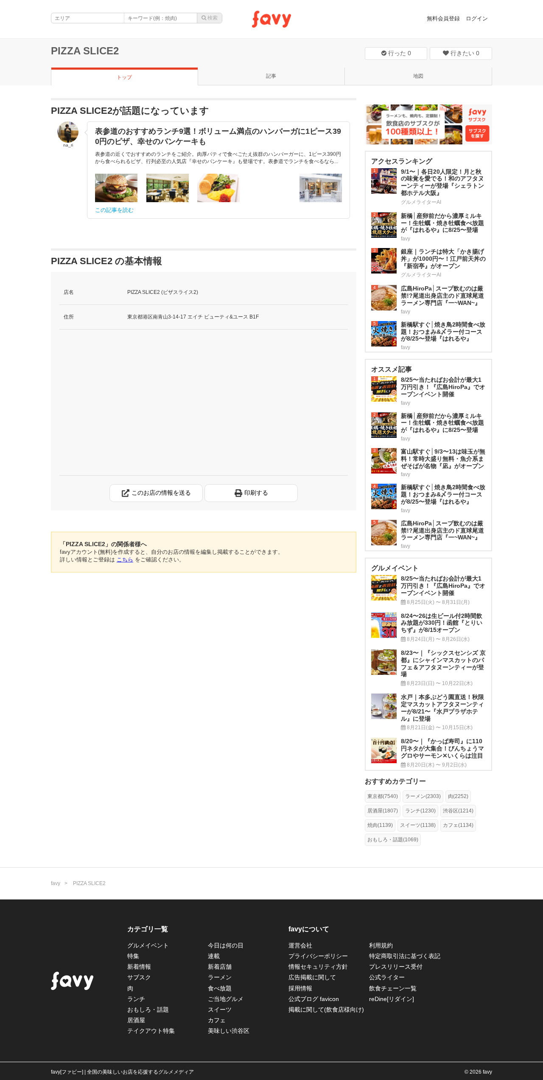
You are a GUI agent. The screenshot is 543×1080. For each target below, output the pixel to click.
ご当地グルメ (226, 998)
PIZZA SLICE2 (85, 50)
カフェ (217, 1020)
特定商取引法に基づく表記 (404, 956)
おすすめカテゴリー (395, 781)
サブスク (139, 977)
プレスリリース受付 (396, 966)
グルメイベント (148, 945)
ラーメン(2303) (423, 796)
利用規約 (381, 945)
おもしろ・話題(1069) (392, 840)
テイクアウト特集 (151, 1030)
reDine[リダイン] (391, 998)
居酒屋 (136, 1020)
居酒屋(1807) (382, 811)
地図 (418, 76)
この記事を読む (114, 210)
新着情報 (139, 966)
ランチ (136, 998)
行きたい (464, 53)
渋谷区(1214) (458, 811)
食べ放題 (220, 988)
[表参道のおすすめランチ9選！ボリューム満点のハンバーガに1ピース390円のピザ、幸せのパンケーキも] (116, 188)
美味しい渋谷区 (228, 1030)
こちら (125, 559)
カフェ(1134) (458, 825)
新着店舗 (220, 966)
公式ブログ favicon (313, 998)
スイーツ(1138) (418, 825)
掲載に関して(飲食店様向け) (326, 1009)
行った (398, 53)
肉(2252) (458, 796)
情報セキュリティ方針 (318, 966)
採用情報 (300, 988)
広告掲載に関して (312, 977)
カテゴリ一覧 (147, 929)
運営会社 (300, 945)
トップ (124, 77)
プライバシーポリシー (318, 956)
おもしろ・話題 (148, 1009)
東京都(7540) (382, 796)
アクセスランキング (401, 161)
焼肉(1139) (380, 825)
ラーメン (220, 977)
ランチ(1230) (420, 811)
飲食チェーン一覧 (393, 988)
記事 (271, 76)
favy (55, 883)
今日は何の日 (226, 945)
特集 (133, 956)
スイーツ (220, 1009)
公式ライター (387, 977)
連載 (214, 956)
